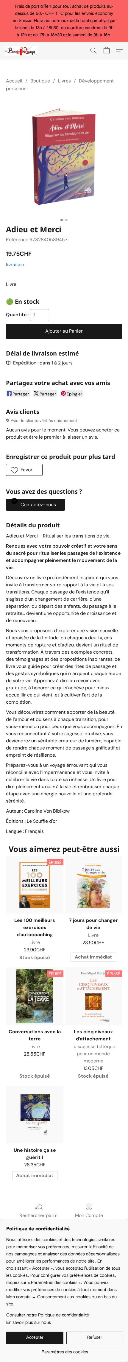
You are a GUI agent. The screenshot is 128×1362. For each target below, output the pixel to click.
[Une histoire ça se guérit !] (34, 1114)
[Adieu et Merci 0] (64, 157)
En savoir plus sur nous (28, 1323)
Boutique (40, 81)
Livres (64, 81)
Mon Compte (89, 1215)
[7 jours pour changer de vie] (93, 885)
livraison (15, 264)
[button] (22, 51)
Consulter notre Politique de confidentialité (47, 1315)
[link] (64, 1350)
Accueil (14, 81)
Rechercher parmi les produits (39, 1219)
